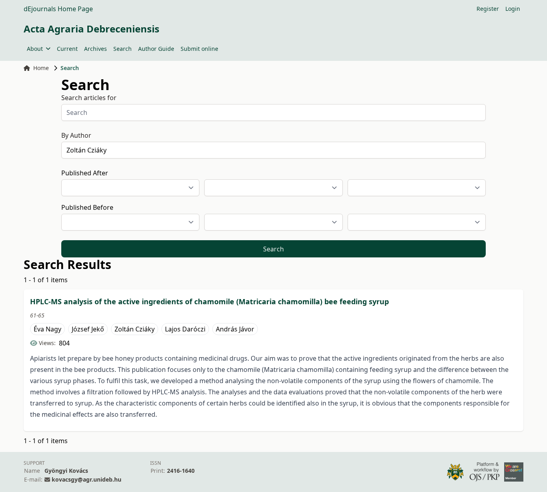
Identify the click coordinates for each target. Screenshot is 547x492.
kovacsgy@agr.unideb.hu (86, 479)
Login (512, 8)
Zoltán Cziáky (135, 329)
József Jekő (88, 329)
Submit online (199, 48)
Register (488, 8)
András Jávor (235, 329)
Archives (95, 48)
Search (122, 48)
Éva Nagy (47, 329)
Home (41, 68)
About (35, 48)
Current (67, 48)
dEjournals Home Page (58, 8)
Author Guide (156, 48)
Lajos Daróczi (185, 329)
